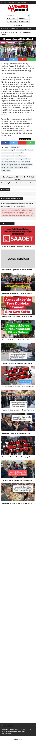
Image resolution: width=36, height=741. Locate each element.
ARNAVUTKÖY (14, 28)
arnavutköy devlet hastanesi (24, 150)
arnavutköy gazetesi (7, 156)
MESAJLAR (10, 726)
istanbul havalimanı (7, 167)
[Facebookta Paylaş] (4, 59)
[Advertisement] (18, 529)
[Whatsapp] (31, 59)
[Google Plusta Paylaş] (22, 59)
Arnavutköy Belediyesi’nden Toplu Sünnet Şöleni (17, 183)
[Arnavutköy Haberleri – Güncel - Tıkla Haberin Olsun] (18, 8)
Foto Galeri (24, 21)
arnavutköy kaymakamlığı (9, 161)
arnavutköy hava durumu (23, 159)
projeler (26, 167)
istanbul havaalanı (26, 164)
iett (23, 161)
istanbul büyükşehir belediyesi (10, 164)
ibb (19, 161)
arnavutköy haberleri (7, 159)
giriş (16, 206)
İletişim (23, 18)
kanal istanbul (19, 167)
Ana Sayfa (11, 18)
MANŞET (21, 28)
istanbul (27, 161)
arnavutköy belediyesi (8, 150)
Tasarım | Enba (18, 739)
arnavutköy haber (20, 156)
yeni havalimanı (6, 170)
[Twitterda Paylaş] (13, 59)
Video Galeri (12, 21)
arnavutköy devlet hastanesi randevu (12, 153)
